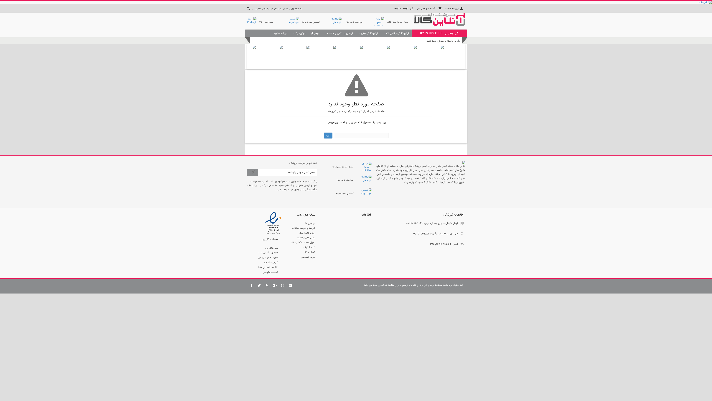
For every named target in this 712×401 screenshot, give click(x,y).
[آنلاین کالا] (439, 25)
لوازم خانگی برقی (369, 33)
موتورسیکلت (299, 33)
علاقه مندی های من (426, 8)
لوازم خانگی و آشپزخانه (397, 33)
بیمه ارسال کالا (266, 22)
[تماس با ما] (356, 2)
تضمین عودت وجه (311, 22)
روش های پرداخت (306, 238)
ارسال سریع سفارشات (397, 22)
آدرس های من (271, 262)
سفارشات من (271, 248)
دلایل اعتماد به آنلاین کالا (303, 243)
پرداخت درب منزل (353, 22)
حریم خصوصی (308, 257)
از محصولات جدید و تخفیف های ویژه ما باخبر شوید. (430, 41)
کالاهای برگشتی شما (268, 253)
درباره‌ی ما (310, 223)
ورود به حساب (452, 8)
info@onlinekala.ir (440, 244)
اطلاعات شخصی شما (268, 267)
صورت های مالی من (268, 258)
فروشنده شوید (280, 33)
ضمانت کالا (309, 252)
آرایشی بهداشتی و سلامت (340, 33)
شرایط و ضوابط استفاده (303, 228)
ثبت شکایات (309, 247)
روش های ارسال (307, 233)
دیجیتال (315, 33)
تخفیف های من (270, 272)
